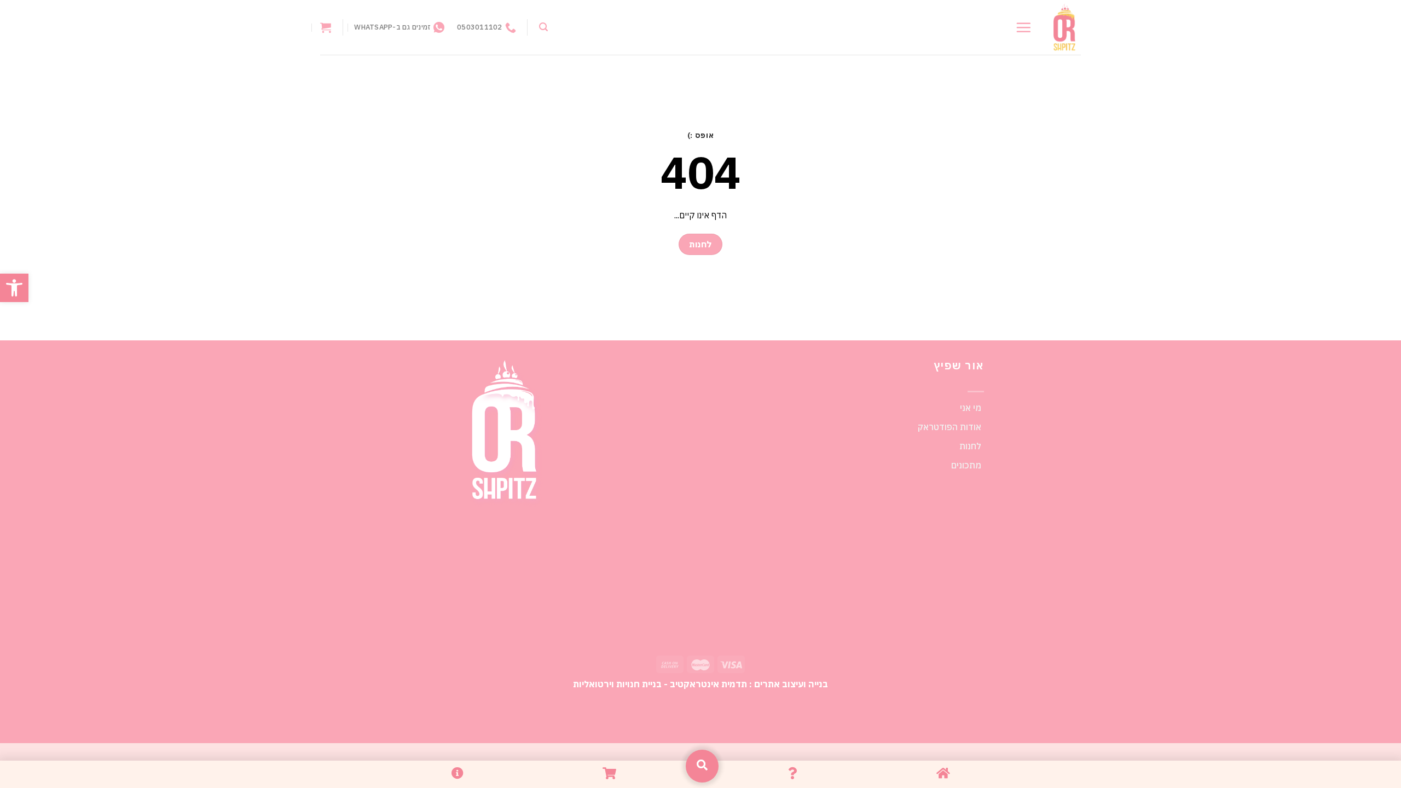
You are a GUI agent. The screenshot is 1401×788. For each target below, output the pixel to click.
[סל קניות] (325, 27)
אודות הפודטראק (949, 426)
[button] (14, 288)
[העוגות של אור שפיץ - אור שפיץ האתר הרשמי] (1064, 27)
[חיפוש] (543, 27)
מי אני (970, 407)
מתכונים (966, 465)
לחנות (970, 446)
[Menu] (1023, 27)
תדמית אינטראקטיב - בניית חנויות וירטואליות (660, 684)
